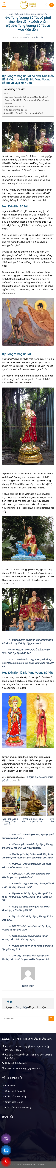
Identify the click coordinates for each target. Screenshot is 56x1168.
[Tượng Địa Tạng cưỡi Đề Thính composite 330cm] (15, 801)
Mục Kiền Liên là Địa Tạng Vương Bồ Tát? (24, 113)
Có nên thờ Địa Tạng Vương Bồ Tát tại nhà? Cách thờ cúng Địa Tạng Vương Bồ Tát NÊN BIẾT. (27, 663)
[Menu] (51, 5)
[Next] (53, 809)
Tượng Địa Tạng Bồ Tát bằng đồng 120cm (41, 820)
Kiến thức (24, 14)
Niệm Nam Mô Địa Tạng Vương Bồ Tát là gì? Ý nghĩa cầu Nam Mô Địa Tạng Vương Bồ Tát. (27, 897)
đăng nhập (22, 1007)
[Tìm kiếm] (46, 4)
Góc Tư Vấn (14, 14)
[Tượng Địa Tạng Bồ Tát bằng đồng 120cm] (41, 801)
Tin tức (44, 14)
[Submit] (51, 1018)
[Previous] (3, 809)
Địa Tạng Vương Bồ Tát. (16, 110)
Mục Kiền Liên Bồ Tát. (15, 107)
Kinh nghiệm (34, 14)
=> (7, 640)
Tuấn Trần (38, 37)
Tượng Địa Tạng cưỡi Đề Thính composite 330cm (15, 820)
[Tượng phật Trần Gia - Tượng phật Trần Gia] (28, 5)
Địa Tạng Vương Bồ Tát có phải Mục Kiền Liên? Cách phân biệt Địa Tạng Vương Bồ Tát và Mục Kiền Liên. (27, 100)
